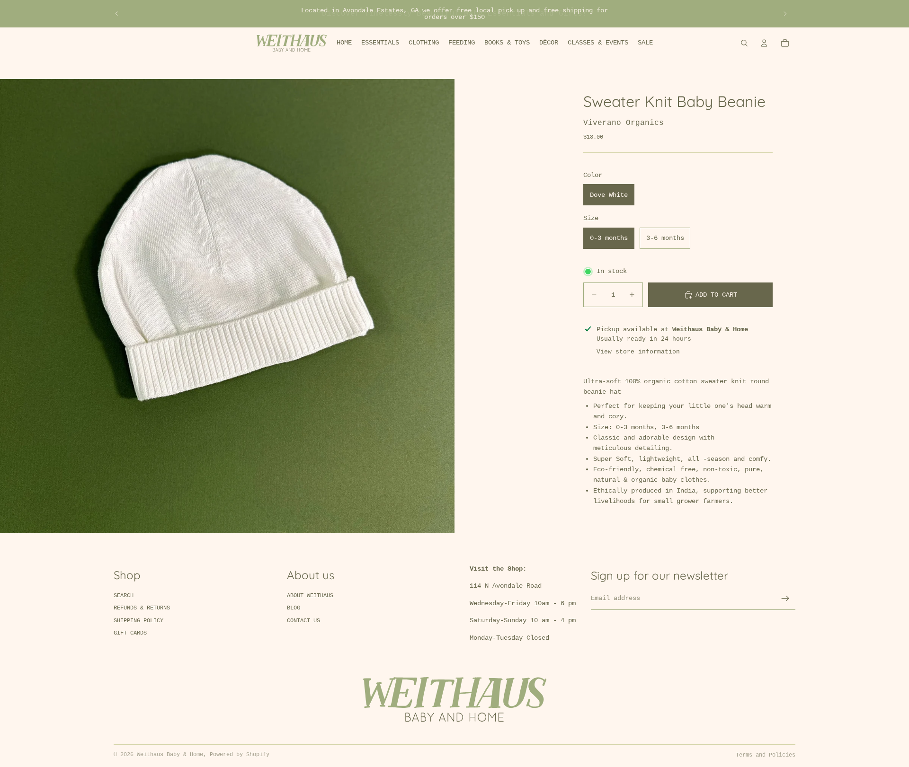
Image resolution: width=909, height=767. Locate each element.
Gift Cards (130, 633)
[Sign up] (785, 598)
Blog (293, 608)
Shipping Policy (138, 620)
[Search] (744, 43)
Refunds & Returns (142, 608)
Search (124, 595)
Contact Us (303, 620)
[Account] (764, 43)
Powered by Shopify (239, 754)
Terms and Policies (765, 755)
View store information (638, 351)
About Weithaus (310, 595)
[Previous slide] (117, 13)
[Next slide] (785, 13)
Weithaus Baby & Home (170, 754)
